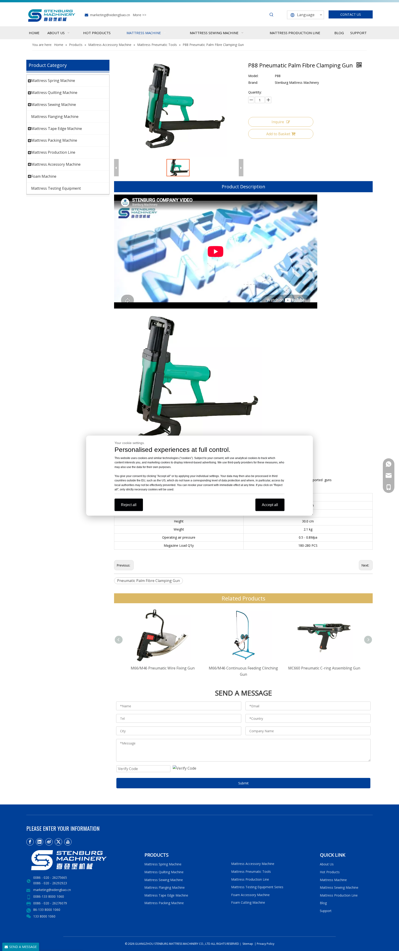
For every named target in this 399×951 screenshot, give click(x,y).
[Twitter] (58, 842)
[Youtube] (68, 842)
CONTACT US (350, 14)
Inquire (278, 121)
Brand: (253, 82)
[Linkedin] (39, 842)
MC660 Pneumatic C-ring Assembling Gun (324, 668)
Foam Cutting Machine (248, 902)
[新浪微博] (49, 842)
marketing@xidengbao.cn (110, 14)
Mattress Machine (333, 880)
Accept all (270, 505)
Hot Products (330, 872)
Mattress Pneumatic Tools (251, 871)
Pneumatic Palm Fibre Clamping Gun (148, 580)
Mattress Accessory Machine (56, 164)
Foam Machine (43, 176)
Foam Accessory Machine (250, 895)
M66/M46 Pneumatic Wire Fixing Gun (163, 668)
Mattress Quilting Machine (54, 92)
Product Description (243, 186)
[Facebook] (30, 842)
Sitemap (247, 944)
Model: (253, 76)
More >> (139, 14)
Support (326, 911)
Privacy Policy (265, 944)
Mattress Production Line (53, 152)
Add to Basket (278, 133)
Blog (323, 903)
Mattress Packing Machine (54, 140)
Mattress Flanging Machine (55, 116)
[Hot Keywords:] (271, 14)
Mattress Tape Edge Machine (56, 128)
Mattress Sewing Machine (53, 104)
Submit (243, 783)
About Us (327, 864)
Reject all (128, 505)
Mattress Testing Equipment (56, 188)
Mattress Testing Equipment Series (257, 887)
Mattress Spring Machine (53, 80)
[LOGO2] (82, 860)
